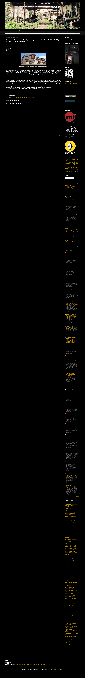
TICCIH (66, 651)
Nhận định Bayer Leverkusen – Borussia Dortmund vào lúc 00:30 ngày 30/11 (71, 475)
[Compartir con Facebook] (12, 95)
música (78, 168)
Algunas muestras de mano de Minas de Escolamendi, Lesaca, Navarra (72, 230)
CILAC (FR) (67, 554)
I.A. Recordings (68, 585)
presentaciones (68, 171)
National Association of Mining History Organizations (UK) (70, 612)
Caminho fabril (67, 543)
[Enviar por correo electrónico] (9, 95)
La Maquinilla (69, 240)
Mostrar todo (77, 496)
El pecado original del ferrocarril (72, 424)
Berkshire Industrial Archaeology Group (70, 277)
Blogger (61, 669)
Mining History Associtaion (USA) (71, 601)
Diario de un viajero (73, 162)
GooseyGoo (67, 580)
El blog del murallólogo (71, 413)
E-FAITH (66, 562)
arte (72, 161)
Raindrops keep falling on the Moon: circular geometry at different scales (71, 316)
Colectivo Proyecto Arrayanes (70, 558)
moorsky (50, 669)
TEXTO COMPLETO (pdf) (33, 91)
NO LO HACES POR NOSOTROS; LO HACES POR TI (71, 242)
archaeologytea (69, 326)
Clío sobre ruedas (70, 423)
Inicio (34, 135)
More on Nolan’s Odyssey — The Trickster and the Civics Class (71, 267)
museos (72, 168)
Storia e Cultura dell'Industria (70, 636)
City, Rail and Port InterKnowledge (71, 556)
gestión (66, 166)
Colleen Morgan (69, 289)
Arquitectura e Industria (69, 510)
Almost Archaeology (70, 450)
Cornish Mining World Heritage (71, 560)
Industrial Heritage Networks (70, 197)
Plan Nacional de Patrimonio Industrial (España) (70, 624)
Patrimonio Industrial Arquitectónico (70, 253)
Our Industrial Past (68, 618)
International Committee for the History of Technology (71, 596)
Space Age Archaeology (71, 314)
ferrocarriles (76, 163)
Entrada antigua (57, 135)
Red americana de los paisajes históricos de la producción (71, 627)
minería (19, 97)
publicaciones (31, 97)
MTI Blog (68, 228)
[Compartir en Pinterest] (14, 95)
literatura (77, 167)
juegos (72, 167)
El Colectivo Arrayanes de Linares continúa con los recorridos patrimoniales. (70, 391)
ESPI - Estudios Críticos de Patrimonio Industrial (70, 567)
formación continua (69, 164)
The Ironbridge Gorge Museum (71, 644)
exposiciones (67, 163)
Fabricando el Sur (70, 389)
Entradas (68, 178)
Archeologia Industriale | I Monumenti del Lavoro (71, 435)
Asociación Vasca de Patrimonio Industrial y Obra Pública (71, 523)
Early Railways (67, 564)
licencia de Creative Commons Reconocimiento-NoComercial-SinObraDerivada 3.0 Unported (30, 664)
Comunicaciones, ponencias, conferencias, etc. (70, 90)
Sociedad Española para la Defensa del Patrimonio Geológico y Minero (71, 630)
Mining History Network (69, 603)
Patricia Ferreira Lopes (71, 371)
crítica (66, 162)
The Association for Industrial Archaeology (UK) (70, 639)
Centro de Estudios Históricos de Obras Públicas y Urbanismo (71, 546)
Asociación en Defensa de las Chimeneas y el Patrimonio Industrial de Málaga (70, 513)
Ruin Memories (69, 473)
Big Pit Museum (68, 541)
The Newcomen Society (69, 646)
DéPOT (67, 222)
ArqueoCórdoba (68, 508)
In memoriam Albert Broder (71, 463)
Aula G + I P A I (69, 485)
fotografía (76, 164)
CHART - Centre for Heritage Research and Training (70, 549)
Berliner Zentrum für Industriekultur (72, 539)
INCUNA (67, 300)
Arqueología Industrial (14, 97)
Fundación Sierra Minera (69, 578)
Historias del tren (69, 185)
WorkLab (68, 402)
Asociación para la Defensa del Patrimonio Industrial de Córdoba (71, 520)
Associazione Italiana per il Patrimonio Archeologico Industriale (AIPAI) (72, 533)
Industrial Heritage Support (72, 211)
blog (74, 161)
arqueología (67, 159)
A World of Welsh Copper (70, 502)
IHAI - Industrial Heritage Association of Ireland (69, 588)
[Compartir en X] (11, 95)
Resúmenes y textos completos (71, 83)
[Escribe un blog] (10, 95)
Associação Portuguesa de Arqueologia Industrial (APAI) (70, 529)
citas (78, 161)
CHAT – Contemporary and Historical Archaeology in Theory (71, 552)
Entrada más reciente (11, 135)
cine (76, 161)
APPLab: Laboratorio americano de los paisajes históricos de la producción (72, 505)
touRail (66, 654)
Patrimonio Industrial (25, 97)
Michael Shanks (69, 264)
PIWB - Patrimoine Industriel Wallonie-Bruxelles (70, 621)
